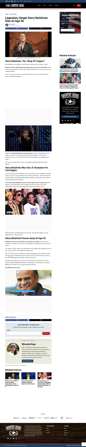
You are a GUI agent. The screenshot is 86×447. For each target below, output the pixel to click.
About (65, 428)
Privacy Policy (74, 445)
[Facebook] (62, 120)
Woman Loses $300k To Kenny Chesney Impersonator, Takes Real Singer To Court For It (12, 384)
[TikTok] (65, 120)
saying (40, 177)
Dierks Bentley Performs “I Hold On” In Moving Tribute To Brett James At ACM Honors (52, 9)
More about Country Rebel (70, 116)
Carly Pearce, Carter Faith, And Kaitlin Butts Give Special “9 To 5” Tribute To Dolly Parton (23, 9)
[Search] (74, 5)
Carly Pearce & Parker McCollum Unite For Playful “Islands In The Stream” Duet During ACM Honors (69, 86)
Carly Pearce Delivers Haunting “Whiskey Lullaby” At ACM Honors (28, 382)
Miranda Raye (12, 24)
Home (39, 5)
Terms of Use (79, 445)
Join (78, 30)
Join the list (46, 333)
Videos (50, 5)
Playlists (57, 5)
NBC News (10, 255)
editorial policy (23, 365)
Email (8, 330)
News (44, 5)
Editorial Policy (69, 445)
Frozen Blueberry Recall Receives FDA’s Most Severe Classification (69, 70)
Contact (65, 430)
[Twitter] (73, 120)
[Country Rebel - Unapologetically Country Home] (14, 5)
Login (65, 434)
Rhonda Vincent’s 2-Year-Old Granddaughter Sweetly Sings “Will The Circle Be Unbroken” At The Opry (44, 384)
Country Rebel (50, 426)
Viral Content (13, 14)
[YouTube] (68, 120)
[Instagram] (70, 120)
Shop (79, 5)
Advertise (66, 432)
